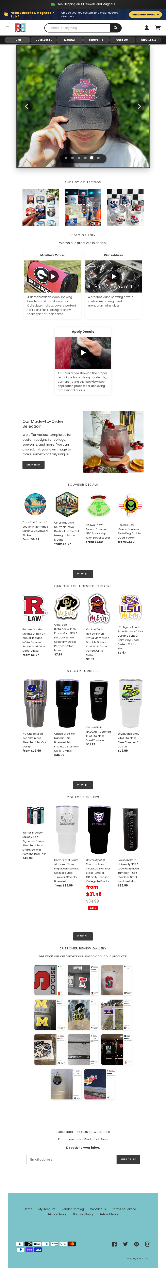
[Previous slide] (27, 106)
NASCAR (70, 40)
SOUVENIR (96, 40)
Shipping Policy (83, 1214)
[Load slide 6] (98, 158)
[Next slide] (139, 106)
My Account (46, 1209)
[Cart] (158, 28)
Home (28, 1209)
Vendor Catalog (73, 1209)
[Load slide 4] (85, 158)
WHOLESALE (148, 40)
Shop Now (83, 120)
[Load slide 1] (65, 157)
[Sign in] (146, 28)
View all (83, 574)
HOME (18, 40)
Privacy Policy (57, 1214)
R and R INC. (143, 1258)
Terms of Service (124, 1209)
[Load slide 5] (92, 158)
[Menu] (7, 28)
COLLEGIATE (43, 40)
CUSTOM (122, 40)
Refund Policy (109, 1214)
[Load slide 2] (72, 158)
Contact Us (98, 1209)
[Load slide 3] (79, 158)
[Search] (115, 28)
